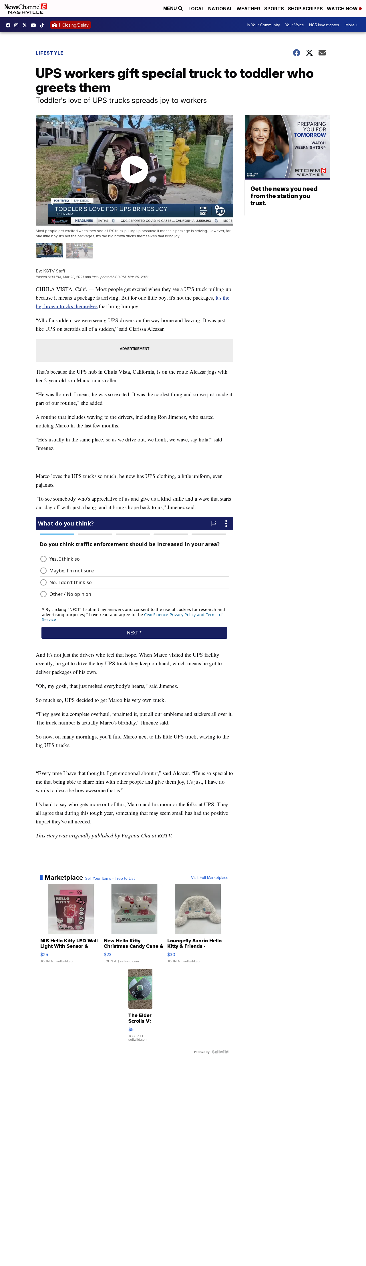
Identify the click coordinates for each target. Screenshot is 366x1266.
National (220, 8)
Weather (248, 8)
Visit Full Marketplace (209, 877)
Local (196, 8)
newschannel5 (9, 25)
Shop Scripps (305, 8)
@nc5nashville (43, 25)
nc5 (26, 25)
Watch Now (343, 8)
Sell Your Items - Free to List (110, 878)
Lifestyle (49, 53)
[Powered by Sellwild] (220, 1052)
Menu (170, 8)
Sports (274, 8)
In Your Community (263, 25)
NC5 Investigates (324, 25)
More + (351, 25)
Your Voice (294, 25)
